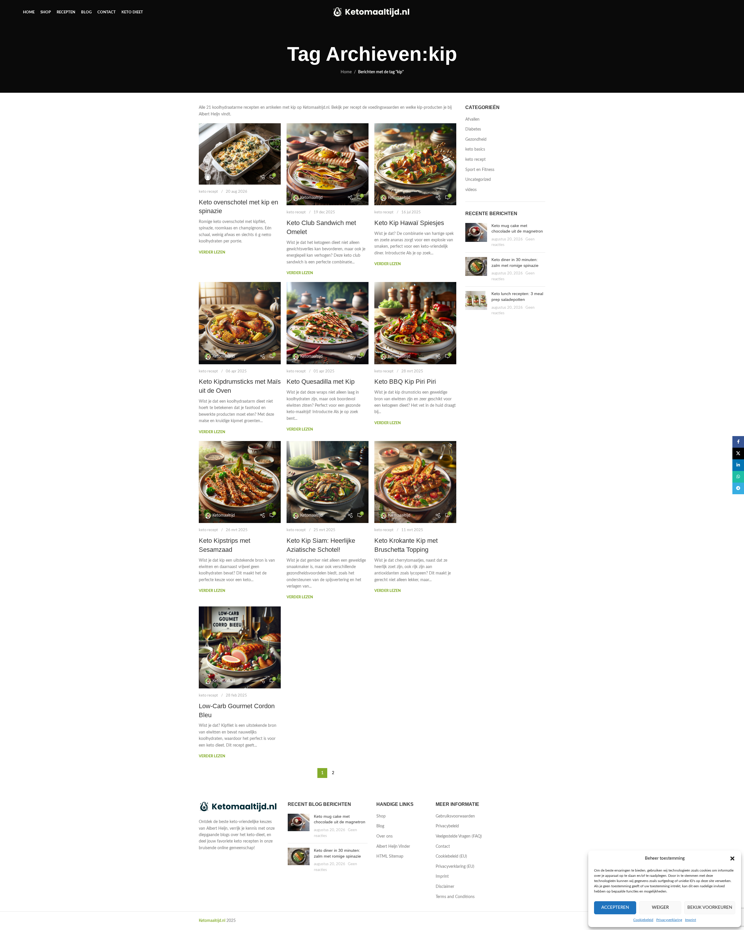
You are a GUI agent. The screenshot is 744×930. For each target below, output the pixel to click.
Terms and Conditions (455, 897)
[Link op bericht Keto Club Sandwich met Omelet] (328, 164)
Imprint (690, 920)
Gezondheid (476, 140)
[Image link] (239, 807)
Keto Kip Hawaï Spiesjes (409, 222)
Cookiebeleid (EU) (451, 856)
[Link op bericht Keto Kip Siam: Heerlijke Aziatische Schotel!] (328, 482)
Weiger (660, 907)
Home (346, 72)
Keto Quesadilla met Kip (321, 381)
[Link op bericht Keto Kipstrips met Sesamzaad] (240, 482)
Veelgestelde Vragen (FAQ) (459, 836)
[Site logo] (372, 12)
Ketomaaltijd (311, 198)
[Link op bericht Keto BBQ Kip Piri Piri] (415, 323)
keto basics (475, 149)
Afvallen (472, 119)
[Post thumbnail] (476, 235)
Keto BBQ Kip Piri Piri (405, 381)
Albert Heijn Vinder (393, 847)
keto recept (208, 192)
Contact (443, 847)
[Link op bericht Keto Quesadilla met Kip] (328, 323)
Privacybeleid (447, 826)
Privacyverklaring (669, 920)
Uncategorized (478, 180)
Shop (381, 816)
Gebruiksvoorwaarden (455, 816)
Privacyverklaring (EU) (455, 867)
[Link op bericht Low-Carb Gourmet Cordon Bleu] (240, 647)
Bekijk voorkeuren (709, 907)
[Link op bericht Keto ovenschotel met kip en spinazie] (240, 154)
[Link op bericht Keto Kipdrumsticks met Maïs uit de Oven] (240, 323)
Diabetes (473, 129)
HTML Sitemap (389, 856)
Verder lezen (212, 252)
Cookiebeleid (643, 920)
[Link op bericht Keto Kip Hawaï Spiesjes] (415, 164)
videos (471, 190)
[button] (732, 858)
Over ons (384, 836)
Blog (380, 826)
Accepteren (615, 907)
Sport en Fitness (479, 170)
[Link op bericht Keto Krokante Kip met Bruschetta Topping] (415, 482)
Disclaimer (445, 887)
